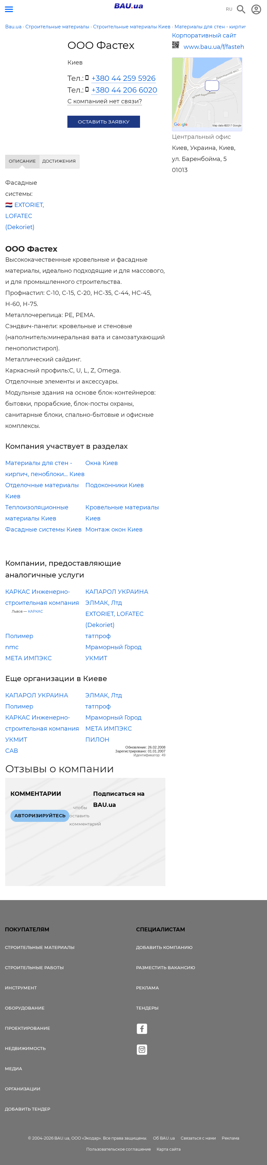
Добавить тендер (27, 1109)
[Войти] (256, 9)
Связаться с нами (198, 1138)
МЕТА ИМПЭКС (28, 658)
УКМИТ (96, 658)
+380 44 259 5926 (123, 78)
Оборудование (25, 1008)
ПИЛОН (97, 739)
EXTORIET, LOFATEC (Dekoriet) (24, 216)
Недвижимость (25, 1048)
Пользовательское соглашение (118, 1149)
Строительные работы (34, 967)
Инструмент (21, 987)
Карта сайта (169, 1149)
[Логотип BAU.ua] (128, 5)
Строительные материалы (40, 947)
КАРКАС (35, 611)
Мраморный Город (113, 647)
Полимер (19, 636)
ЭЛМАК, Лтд (103, 602)
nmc (12, 647)
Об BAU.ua (164, 1138)
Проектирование (27, 1028)
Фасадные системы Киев (43, 529)
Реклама (147, 987)
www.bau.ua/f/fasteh (213, 47)
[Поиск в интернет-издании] (241, 9)
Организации (22, 1088)
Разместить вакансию (165, 967)
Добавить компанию (164, 947)
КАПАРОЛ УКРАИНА (116, 591)
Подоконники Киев (114, 485)
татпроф (98, 636)
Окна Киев (101, 463)
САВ (11, 750)
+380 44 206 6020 (124, 90)
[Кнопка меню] (9, 9)
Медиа (13, 1068)
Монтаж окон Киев (114, 529)
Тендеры (147, 1008)
